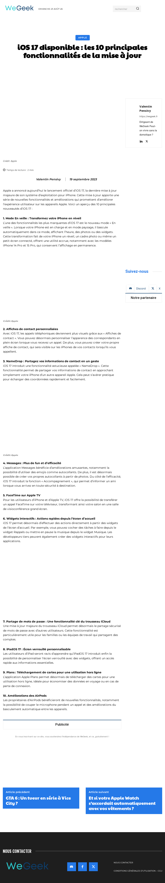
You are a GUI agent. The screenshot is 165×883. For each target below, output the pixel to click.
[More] (147, 69)
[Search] (137, 9)
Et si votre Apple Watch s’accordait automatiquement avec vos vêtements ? (122, 803)
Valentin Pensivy (48, 179)
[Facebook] (158, 88)
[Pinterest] (97, 769)
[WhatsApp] (106, 769)
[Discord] (130, 288)
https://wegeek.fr (148, 116)
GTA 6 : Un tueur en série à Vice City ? (38, 800)
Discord (141, 288)
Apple (82, 37)
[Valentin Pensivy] (31, 179)
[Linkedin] (140, 140)
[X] (146, 140)
